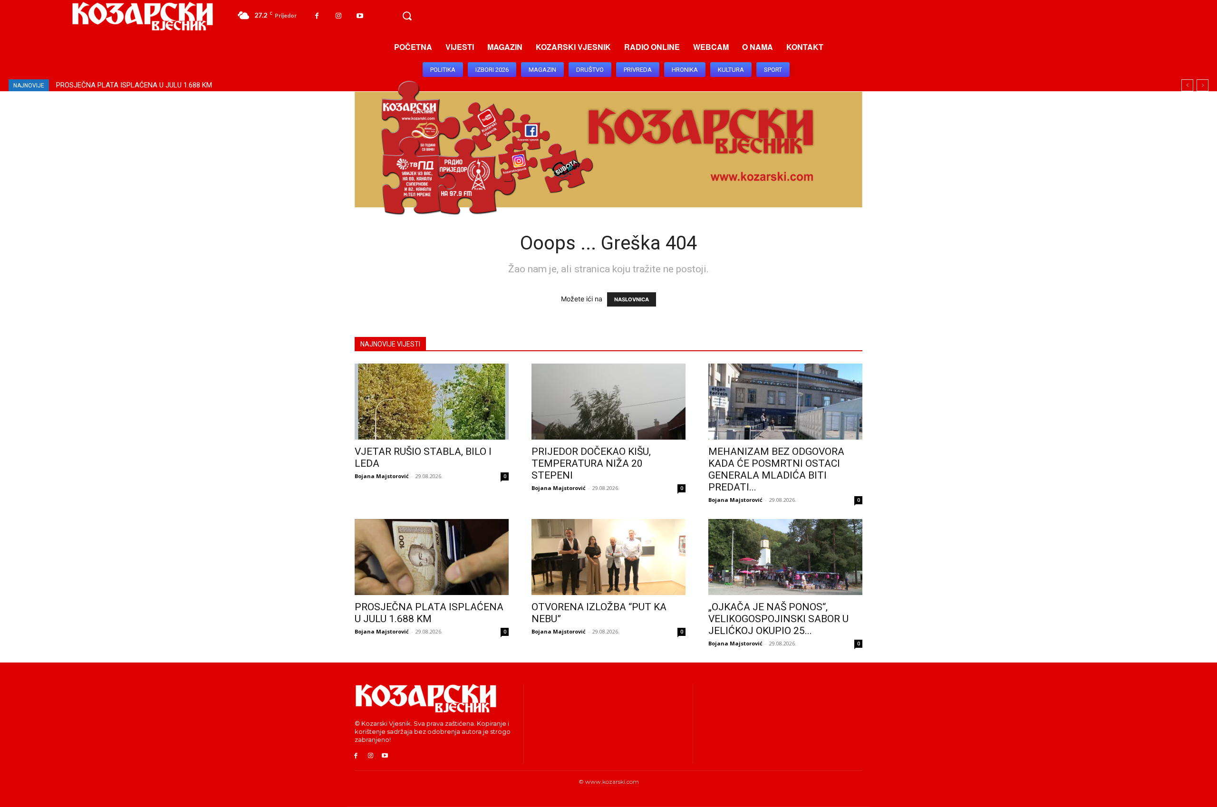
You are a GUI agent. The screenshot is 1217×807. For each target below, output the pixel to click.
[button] (407, 16)
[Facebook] (317, 16)
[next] (1202, 85)
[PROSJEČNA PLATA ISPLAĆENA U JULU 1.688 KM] (432, 557)
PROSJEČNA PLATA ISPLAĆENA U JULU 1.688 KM (134, 85)
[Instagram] (338, 16)
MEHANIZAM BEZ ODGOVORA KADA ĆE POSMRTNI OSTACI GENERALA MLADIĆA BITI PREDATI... (776, 469)
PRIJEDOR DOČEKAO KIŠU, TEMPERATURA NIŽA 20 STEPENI (591, 463)
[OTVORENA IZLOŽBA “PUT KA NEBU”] (608, 557)
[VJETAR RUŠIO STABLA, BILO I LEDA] (432, 402)
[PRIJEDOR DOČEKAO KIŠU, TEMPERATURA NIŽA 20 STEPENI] (608, 402)
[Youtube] (359, 16)
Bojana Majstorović (382, 476)
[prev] (1187, 85)
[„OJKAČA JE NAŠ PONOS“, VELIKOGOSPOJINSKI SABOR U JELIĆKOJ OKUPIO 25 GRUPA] (785, 557)
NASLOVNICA (631, 299)
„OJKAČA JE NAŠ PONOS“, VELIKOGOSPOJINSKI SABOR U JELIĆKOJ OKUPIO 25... (778, 618)
